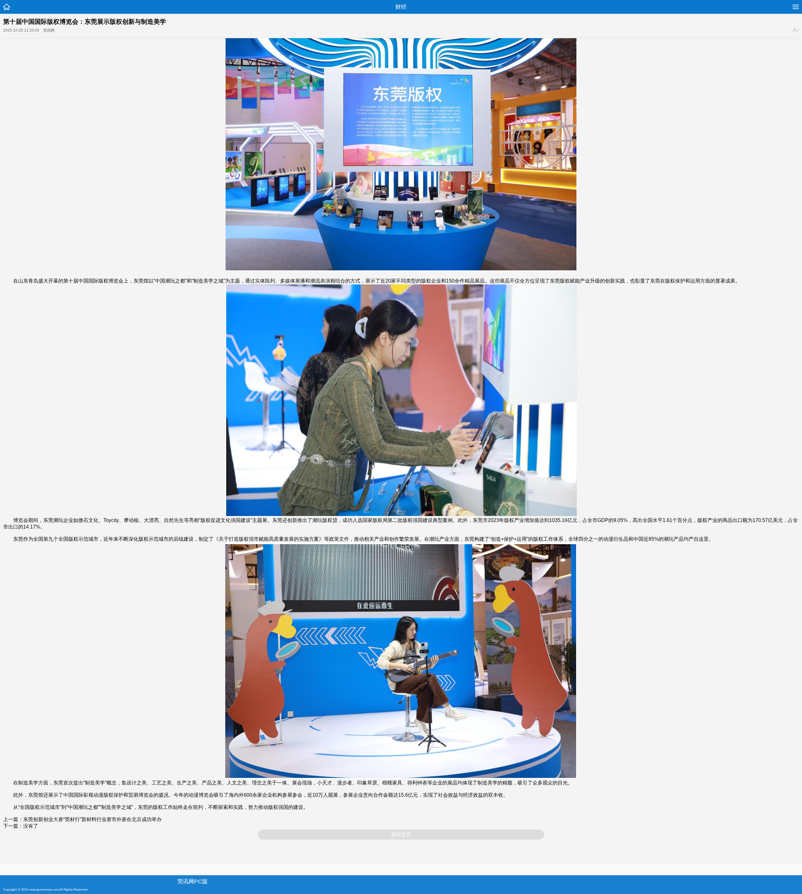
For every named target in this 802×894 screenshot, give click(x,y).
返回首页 (401, 834)
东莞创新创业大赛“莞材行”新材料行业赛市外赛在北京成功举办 (92, 819)
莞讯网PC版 (192, 881)
